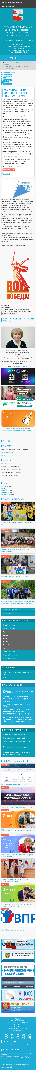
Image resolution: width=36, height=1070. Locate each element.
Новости (11, 169)
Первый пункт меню (9, 625)
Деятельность (8, 74)
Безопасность (19, 48)
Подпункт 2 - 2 (7, 645)
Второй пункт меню (9, 628)
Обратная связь (21, 40)
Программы (18, 1026)
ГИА (5, 78)
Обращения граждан (19, 44)
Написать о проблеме (9, 313)
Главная (18, 1019)
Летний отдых (7, 84)
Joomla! (3, 1056)
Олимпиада (5, 486)
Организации (8, 76)
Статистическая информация (19, 46)
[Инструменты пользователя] (32, 100)
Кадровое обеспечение (19, 52)
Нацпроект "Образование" (11, 610)
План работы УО (6, 494)
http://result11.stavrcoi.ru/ (9, 455)
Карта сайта (9, 40)
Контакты (6, 82)
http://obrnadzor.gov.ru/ (17, 166)
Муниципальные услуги (18, 1028)
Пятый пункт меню (9, 658)
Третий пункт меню (9, 651)
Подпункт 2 (6, 638)
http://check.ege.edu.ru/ (8, 452)
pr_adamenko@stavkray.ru (20, 366)
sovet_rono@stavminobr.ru (14, 469)
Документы (18, 1025)
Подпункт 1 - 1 (7, 635)
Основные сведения (9, 72)
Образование (7, 80)
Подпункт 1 (6, 632)
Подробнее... (7, 701)
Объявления (5, 492)
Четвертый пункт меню (10, 655)
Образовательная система (18, 1023)
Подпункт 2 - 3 (7, 648)
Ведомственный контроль (19, 50)
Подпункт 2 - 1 (7, 641)
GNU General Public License (26, 1058)
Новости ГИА (6, 173)
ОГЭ (2, 488)
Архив (31, 40)
